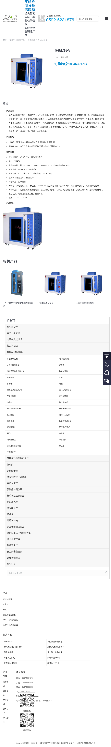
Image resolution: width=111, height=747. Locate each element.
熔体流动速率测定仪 (15, 390)
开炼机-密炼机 (64, 427)
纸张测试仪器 (13, 539)
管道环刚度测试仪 (14, 446)
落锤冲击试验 (64, 415)
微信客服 (107, 381)
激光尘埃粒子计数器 (16, 477)
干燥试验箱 (11, 396)
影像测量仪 (12, 545)
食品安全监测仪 (14, 551)
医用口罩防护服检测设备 (19, 533)
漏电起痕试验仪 (46, 303)
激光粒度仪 (12, 508)
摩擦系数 (62, 440)
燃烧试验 (31, 40)
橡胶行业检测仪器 (15, 495)
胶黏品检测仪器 (14, 489)
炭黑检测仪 (11, 378)
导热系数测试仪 (13, 365)
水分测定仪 (12, 327)
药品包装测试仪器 (15, 526)
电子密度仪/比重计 (16, 339)
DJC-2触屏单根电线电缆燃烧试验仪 (18, 304)
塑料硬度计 (11, 427)
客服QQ (107, 373)
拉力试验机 (12, 345)
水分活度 (11, 564)
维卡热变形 (63, 402)
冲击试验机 (63, 396)
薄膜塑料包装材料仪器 (18, 458)
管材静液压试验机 (14, 409)
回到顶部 (107, 356)
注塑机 (61, 365)
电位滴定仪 (12, 483)
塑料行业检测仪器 (17, 40)
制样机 (9, 434)
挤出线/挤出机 (12, 359)
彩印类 (10, 464)
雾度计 (9, 384)
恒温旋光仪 (12, 502)
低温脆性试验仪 (65, 421)
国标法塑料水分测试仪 (15, 371)
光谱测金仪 (12, 471)
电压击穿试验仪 (65, 409)
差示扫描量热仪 (65, 390)
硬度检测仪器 (13, 558)
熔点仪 (9, 402)
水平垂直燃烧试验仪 (85, 303)
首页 (5, 40)
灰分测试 (10, 415)
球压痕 (61, 446)
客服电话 (107, 364)
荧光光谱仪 (11, 440)
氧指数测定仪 (64, 359)
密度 (61, 384)
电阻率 (61, 434)
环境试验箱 (12, 520)
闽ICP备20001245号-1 (86, 743)
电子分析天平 (13, 333)
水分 (61, 378)
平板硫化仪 (11, 452)
